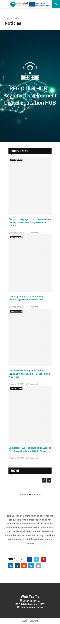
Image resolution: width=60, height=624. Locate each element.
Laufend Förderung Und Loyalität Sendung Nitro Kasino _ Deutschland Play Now (29, 374)
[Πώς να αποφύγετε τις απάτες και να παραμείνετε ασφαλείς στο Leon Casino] (30, 186)
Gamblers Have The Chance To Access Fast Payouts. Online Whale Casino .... (29, 449)
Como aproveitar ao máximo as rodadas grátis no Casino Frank (26, 298)
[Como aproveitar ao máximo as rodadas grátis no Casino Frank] (30, 263)
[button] (44, 480)
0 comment (33, 233)
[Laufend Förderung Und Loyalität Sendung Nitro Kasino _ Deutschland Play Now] (30, 337)
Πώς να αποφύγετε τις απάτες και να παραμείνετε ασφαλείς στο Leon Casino (29, 222)
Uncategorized (16, 160)
